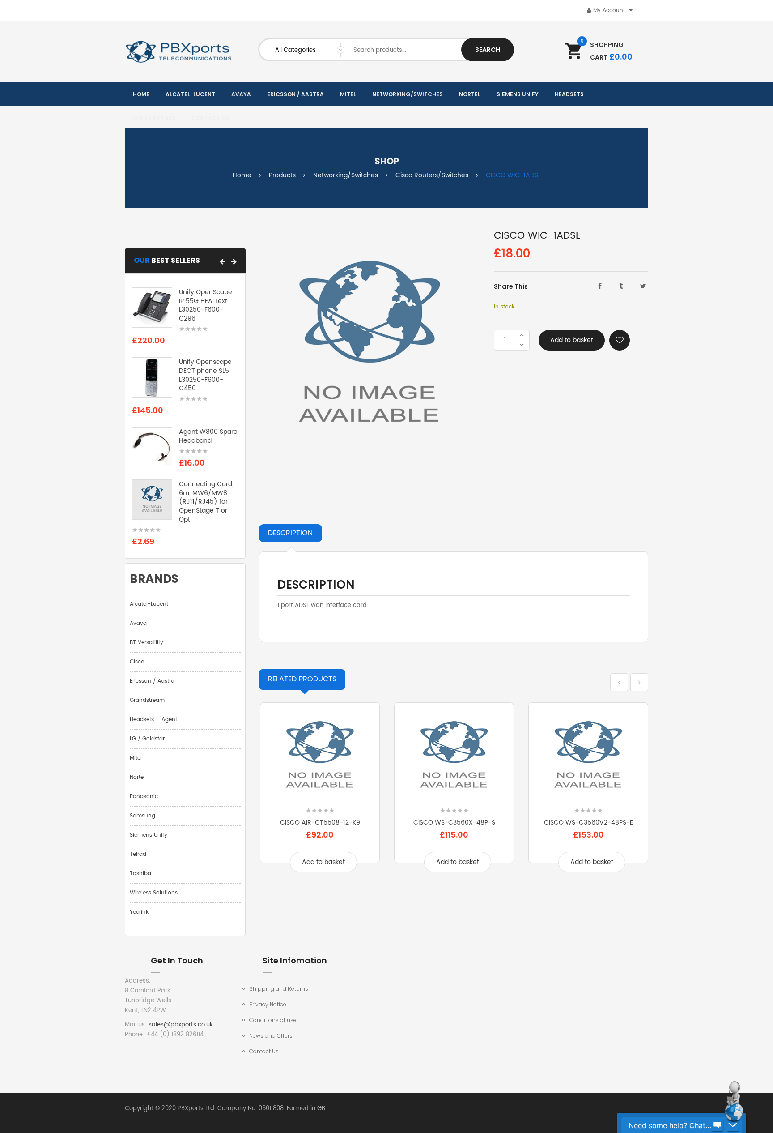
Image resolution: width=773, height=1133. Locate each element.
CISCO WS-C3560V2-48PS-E (588, 822)
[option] (320, 793)
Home (242, 175)
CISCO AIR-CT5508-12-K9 (320, 822)
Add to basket (571, 340)
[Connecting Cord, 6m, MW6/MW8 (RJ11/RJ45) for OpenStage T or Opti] (152, 499)
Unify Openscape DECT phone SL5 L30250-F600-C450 (205, 375)
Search (487, 49)
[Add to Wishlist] (619, 340)
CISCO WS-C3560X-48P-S (454, 822)
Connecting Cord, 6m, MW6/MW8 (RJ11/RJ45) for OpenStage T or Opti (206, 502)
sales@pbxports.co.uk (181, 1025)
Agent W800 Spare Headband (208, 436)
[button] (222, 261)
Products (282, 175)
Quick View (320, 796)
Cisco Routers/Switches (431, 175)
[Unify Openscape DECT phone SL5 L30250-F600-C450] (152, 377)
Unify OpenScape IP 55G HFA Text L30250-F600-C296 (205, 305)
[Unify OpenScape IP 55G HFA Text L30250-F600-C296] (152, 307)
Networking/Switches (345, 175)
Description (290, 533)
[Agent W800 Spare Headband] (152, 447)
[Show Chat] (717, 1125)
